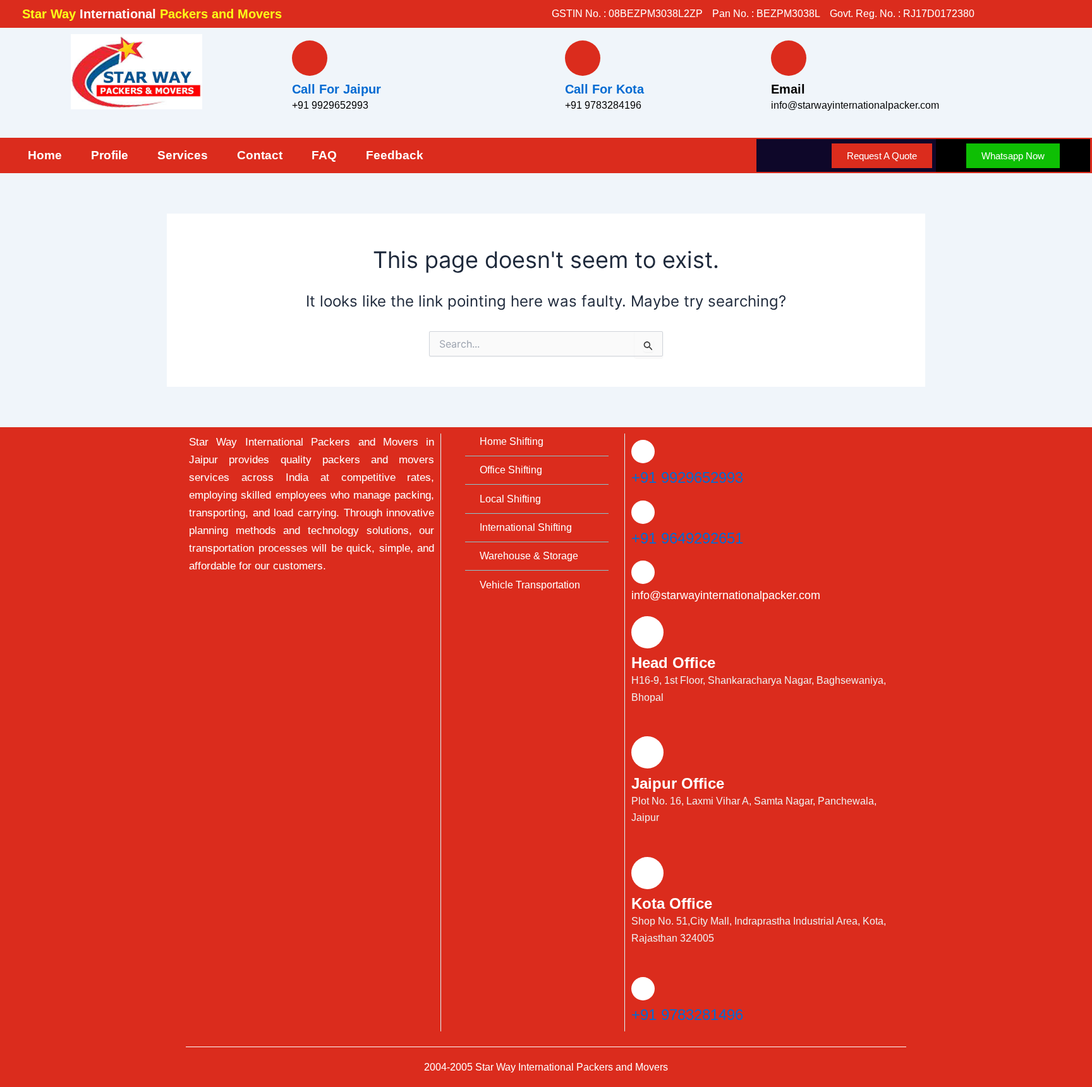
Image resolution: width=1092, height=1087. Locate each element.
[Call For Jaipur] (309, 58)
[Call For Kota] (582, 58)
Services (182, 155)
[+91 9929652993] (643, 451)
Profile (109, 155)
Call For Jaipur (336, 89)
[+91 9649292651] (643, 512)
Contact (259, 155)
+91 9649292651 (687, 538)
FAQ (324, 155)
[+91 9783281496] (643, 988)
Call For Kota (604, 89)
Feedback (394, 155)
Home (45, 155)
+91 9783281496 (687, 1014)
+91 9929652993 (687, 477)
